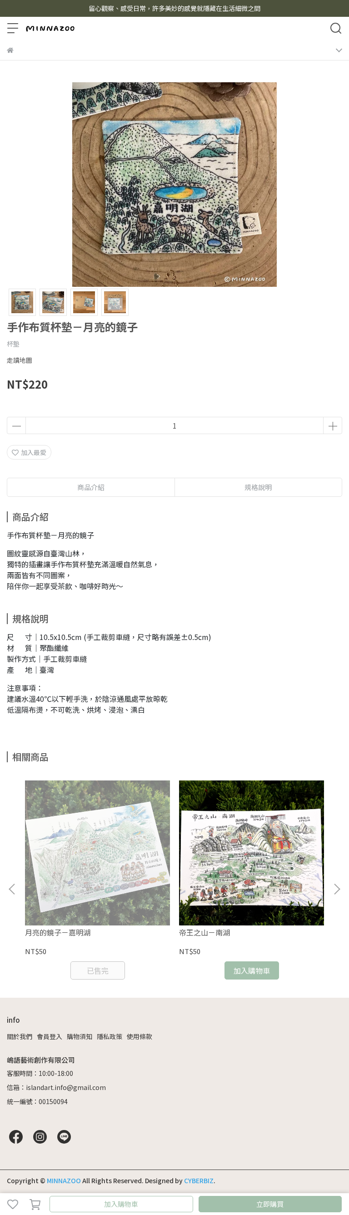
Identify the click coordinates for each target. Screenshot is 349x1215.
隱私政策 (109, 1036)
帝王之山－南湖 (204, 932)
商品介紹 (91, 487)
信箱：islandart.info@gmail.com (56, 1087)
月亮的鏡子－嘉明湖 (57, 932)
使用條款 (139, 1036)
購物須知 (79, 1036)
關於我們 (19, 1036)
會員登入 (49, 1036)
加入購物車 (121, 1204)
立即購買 (270, 1204)
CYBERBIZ (199, 1180)
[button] (336, 889)
